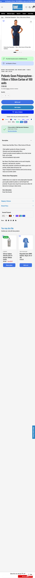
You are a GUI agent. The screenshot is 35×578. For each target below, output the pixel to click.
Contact (24, 13)
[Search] (29, 7)
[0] (32, 7)
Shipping (7, 88)
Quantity (3, 92)
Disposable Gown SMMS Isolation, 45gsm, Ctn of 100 (26, 255)
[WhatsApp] (13, 220)
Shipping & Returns (6, 201)
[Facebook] (6, 220)
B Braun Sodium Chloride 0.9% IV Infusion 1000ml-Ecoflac (7, 256)
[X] (9, 220)
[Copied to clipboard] (16, 220)
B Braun (5, 251)
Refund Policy (4, 206)
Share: (2, 220)
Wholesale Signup (10, 13)
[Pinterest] (11, 220)
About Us (18, 13)
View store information (12, 131)
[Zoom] (31, 21)
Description (5, 140)
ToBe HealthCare (23, 251)
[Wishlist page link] (26, 7)
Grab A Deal (30, 13)
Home (2, 17)
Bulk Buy (3, 13)
